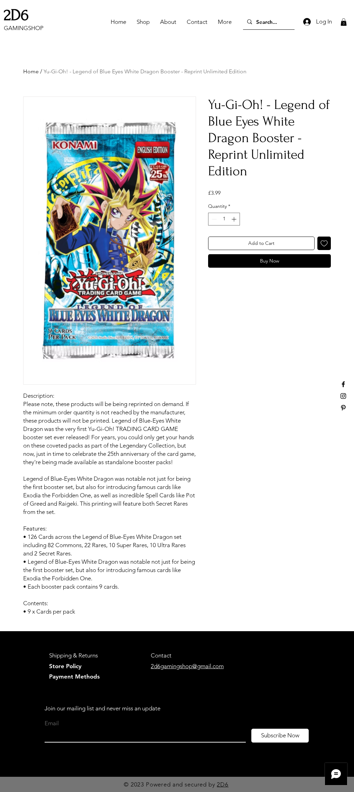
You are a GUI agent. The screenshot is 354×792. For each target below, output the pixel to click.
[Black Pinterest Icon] (343, 408)
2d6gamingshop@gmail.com (187, 666)
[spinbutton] (224, 219)
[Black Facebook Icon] (343, 384)
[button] (344, 22)
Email (52, 723)
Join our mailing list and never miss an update (102, 708)
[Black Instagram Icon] (343, 396)
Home (31, 71)
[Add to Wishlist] (324, 243)
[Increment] (234, 219)
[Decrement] (213, 219)
